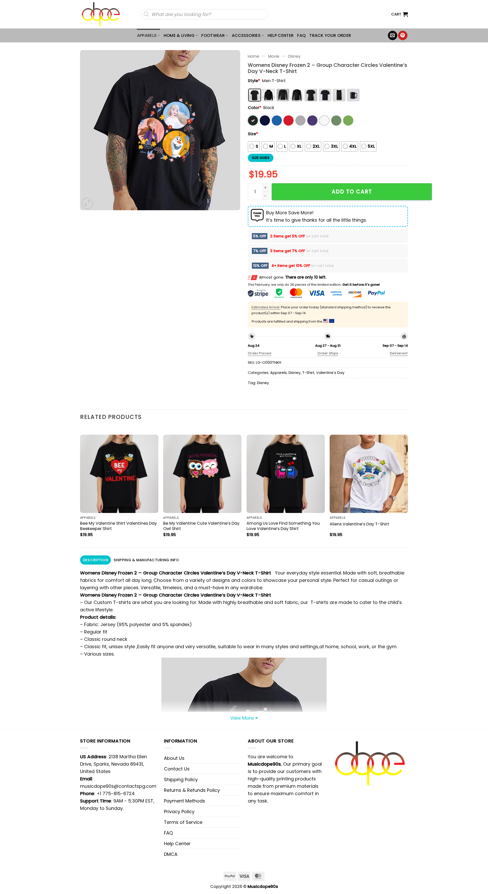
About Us (174, 758)
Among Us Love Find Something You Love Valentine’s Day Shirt (283, 526)
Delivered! (399, 353)
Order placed (259, 353)
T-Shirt (308, 372)
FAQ (301, 35)
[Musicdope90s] (103, 14)
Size (253, 134)
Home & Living (179, 35)
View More (242, 718)
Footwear (213, 35)
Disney (294, 56)
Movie (273, 56)
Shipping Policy (181, 779)
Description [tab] (95, 560)
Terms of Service (183, 822)
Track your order (330, 35)
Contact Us (177, 769)
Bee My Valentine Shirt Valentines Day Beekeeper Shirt (118, 526)
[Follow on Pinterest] (402, 35)
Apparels (147, 35)
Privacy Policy (179, 811)
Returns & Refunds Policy (192, 790)
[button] (399, 14)
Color (254, 108)
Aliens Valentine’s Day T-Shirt (359, 524)
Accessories (246, 35)
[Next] (407, 487)
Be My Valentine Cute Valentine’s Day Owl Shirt (201, 526)
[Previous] (80, 487)
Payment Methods (184, 801)
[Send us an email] (392, 35)
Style (254, 81)
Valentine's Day (330, 372)
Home (253, 56)
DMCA (170, 854)
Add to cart (352, 191)
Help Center (281, 35)
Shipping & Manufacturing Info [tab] (146, 560)
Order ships (327, 353)
